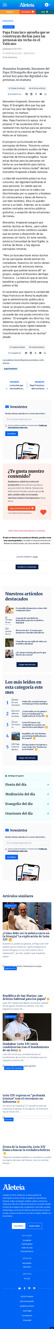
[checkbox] (6, 426)
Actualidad (27, 1240)
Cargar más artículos (27, 664)
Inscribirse (11, 433)
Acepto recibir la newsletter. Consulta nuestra (27, 426)
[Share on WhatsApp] (45, 94)
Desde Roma (8, 21)
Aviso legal (27, 1311)
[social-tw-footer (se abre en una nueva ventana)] (29, 1288)
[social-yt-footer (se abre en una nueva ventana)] (19, 1288)
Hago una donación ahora (20, 508)
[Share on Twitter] (36, 94)
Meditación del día (20, 794)
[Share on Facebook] (27, 94)
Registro (9, 12)
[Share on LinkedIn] (31, 94)
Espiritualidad (27, 1244)
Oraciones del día (19, 813)
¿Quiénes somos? (27, 1306)
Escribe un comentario (27, 567)
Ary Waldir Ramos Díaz (12, 53)
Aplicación (27, 1267)
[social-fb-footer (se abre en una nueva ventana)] (24, 1288)
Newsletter (27, 1263)
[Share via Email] (41, 94)
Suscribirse (18, 1226)
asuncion (8, 1119)
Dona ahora (26, 12)
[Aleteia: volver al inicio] (27, 5)
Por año (27, 1278)
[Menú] (10, 4)
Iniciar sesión (34, 1226)
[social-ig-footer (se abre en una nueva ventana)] (34, 1288)
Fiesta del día (15, 785)
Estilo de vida (27, 1248)
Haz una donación (27, 1301)
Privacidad (27, 1320)
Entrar (35, 557)
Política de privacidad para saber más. (27, 426)
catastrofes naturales (13, 1068)
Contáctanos (27, 1315)
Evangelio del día (19, 804)
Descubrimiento (27, 1251)
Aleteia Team (29, 53)
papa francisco (10, 368)
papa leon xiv (10, 905)
